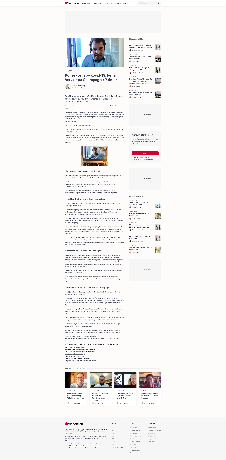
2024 (113, 433)
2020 (113, 444)
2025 (113, 430)
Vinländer (97, 3)
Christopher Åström (136, 453)
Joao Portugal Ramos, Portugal (75, 354)
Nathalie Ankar (134, 444)
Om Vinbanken (152, 427)
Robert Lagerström (136, 436)
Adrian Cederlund (135, 450)
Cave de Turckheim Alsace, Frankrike (77, 358)
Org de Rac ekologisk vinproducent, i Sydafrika (80, 351)
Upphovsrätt (151, 441)
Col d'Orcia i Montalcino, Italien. (75, 347)
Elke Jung (133, 447)
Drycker (107, 3)
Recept (125, 3)
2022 (113, 439)
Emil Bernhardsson (135, 433)
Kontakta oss (152, 433)
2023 (113, 436)
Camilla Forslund (135, 441)
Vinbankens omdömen (154, 430)
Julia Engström (134, 439)
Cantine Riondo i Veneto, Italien (75, 356)
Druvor (117, 3)
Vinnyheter (86, 3)
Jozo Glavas (133, 427)
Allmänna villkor (152, 436)
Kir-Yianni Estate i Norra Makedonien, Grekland (80, 349)
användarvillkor (138, 159)
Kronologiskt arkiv (117, 447)
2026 (113, 427)
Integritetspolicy (152, 439)
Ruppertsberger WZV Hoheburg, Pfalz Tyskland (80, 361)
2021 (113, 441)
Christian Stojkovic (135, 430)
